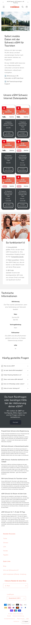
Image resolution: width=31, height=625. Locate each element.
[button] (4, 7)
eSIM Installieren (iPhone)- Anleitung (14, 574)
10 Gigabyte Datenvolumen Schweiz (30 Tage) (22, 158)
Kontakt (15, 422)
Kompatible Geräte (17, 257)
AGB (27, 618)
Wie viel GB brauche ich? (11, 570)
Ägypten (5, 555)
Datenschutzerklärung (18, 616)
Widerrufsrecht (20, 618)
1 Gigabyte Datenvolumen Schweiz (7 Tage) (8, 123)
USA (4, 547)
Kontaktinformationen (9, 618)
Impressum (16, 621)
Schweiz (5, 543)
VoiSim (14, 613)
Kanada (5, 551)
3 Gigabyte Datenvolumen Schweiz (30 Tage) (22, 124)
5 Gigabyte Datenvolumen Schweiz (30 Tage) (8, 158)
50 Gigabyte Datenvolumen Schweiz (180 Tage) (22, 194)
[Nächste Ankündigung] (28, 2)
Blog (4, 566)
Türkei (5, 538)
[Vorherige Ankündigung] (3, 2)
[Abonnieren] (26, 586)
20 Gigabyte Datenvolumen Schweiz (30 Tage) (8, 194)
